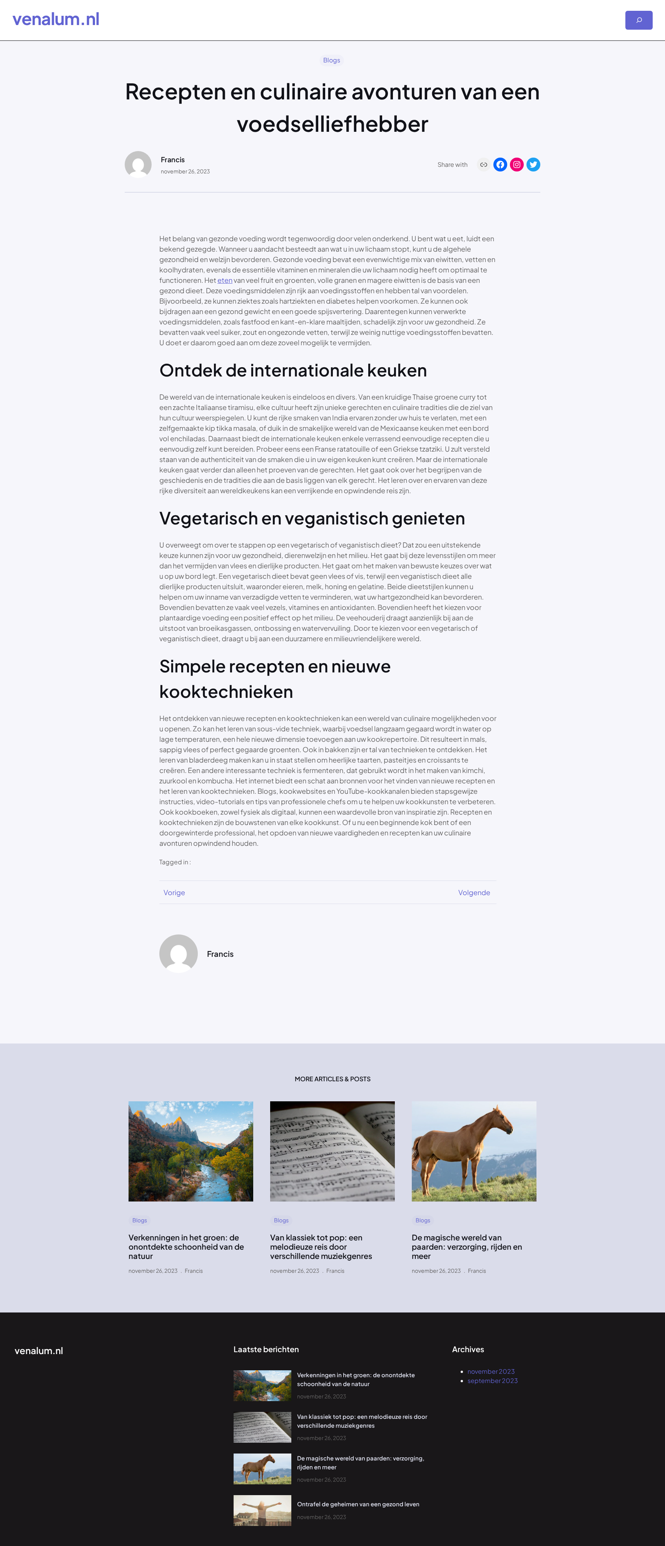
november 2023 (491, 1371)
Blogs (331, 60)
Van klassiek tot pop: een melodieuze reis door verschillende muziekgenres (321, 1246)
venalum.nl (55, 18)
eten (224, 280)
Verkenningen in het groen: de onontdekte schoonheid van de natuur (186, 1246)
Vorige (174, 892)
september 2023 (493, 1380)
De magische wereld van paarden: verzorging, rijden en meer (467, 1246)
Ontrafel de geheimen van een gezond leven (358, 1503)
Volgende (474, 892)
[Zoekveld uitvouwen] (639, 20)
